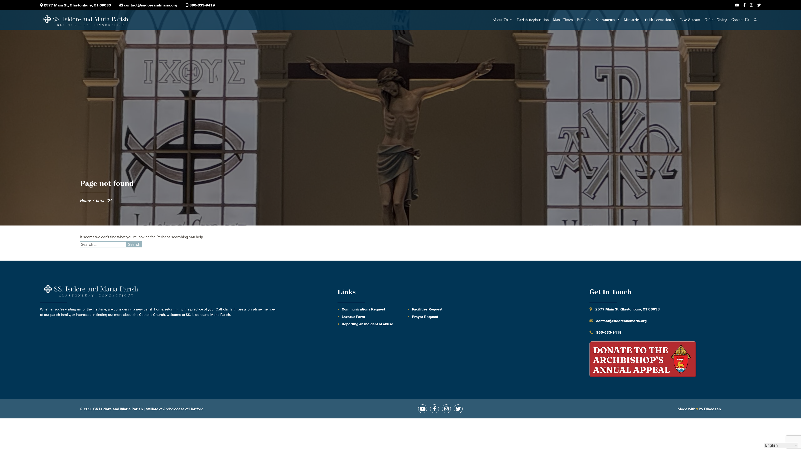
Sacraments (605, 19)
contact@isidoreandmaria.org (150, 5)
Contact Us (740, 19)
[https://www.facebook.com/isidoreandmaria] (434, 408)
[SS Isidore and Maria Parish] (85, 19)
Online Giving (715, 19)
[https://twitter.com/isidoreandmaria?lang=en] (458, 408)
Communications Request (363, 309)
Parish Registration (533, 19)
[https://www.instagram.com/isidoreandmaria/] (446, 408)
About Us (500, 19)
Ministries (632, 19)
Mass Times (563, 19)
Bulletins (584, 19)
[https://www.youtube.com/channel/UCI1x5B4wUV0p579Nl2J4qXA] (422, 408)
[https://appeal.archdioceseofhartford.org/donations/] (642, 359)
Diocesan (712, 408)
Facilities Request (427, 309)
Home (85, 200)
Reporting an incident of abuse (367, 323)
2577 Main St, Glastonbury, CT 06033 (77, 5)
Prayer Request (425, 316)
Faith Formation (658, 19)
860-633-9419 (202, 5)
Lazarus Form (353, 316)
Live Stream (690, 19)
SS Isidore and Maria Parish (118, 408)
